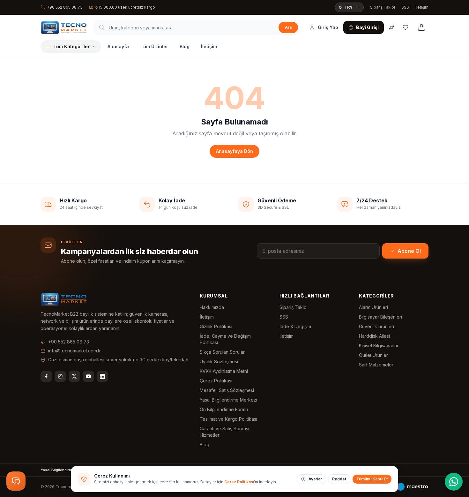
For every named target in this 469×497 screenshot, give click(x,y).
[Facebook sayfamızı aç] (46, 376)
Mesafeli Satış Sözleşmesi (227, 390)
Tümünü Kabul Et (372, 479)
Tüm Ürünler (154, 46)
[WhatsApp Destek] (454, 482)
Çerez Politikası (216, 380)
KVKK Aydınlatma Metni (224, 371)
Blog (185, 46)
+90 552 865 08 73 (65, 7)
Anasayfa (118, 46)
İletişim (421, 7)
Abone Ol (409, 251)
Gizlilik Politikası (216, 326)
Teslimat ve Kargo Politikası (228, 419)
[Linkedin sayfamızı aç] (102, 376)
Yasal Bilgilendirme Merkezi (228, 400)
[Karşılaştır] (391, 27)
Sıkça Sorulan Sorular (222, 352)
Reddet (339, 479)
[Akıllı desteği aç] (16, 481)
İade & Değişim (295, 326)
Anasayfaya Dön (234, 151)
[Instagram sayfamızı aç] (60, 376)
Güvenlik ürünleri (376, 326)
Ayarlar (315, 479)
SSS (405, 7)
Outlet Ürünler (373, 355)
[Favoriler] (405, 27)
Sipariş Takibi (382, 7)
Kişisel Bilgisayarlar (378, 345)
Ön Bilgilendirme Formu (224, 409)
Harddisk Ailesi (374, 336)
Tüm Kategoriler (71, 46)
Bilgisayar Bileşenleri (380, 317)
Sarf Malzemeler (376, 364)
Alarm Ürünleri (373, 307)
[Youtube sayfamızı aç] (88, 376)
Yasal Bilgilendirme (58, 470)
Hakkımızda (212, 307)
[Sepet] (421, 27)
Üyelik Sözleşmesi (219, 361)
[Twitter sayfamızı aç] (74, 376)
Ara (288, 27)
